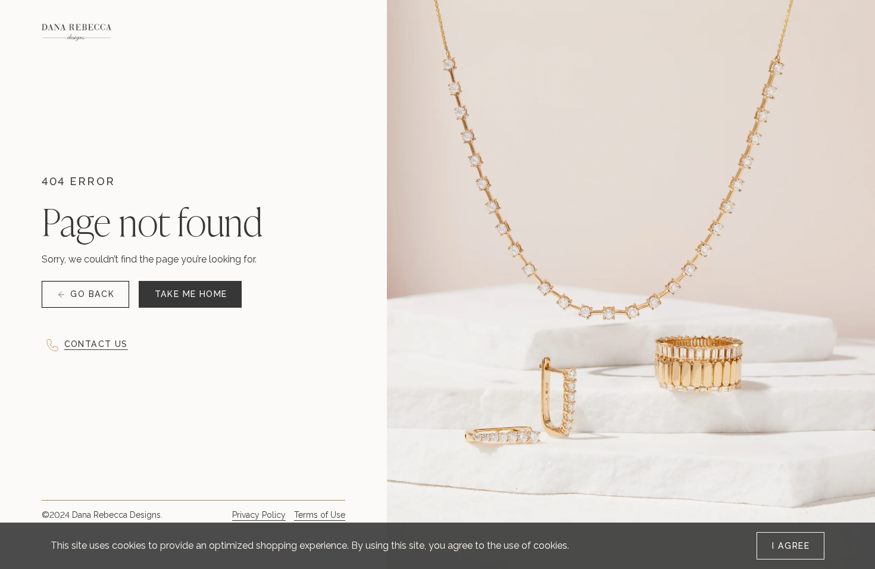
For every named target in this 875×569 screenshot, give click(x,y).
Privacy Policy (259, 515)
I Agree (791, 546)
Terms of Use (319, 515)
